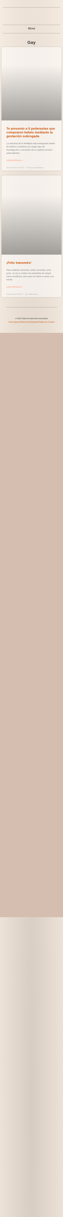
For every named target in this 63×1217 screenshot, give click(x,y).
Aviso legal (13, 322)
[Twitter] (34, 5)
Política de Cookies (47, 322)
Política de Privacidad (28, 322)
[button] (31, 28)
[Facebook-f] (29, 5)
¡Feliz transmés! (18, 262)
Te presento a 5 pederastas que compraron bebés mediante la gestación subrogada (30, 132)
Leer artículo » (14, 160)
